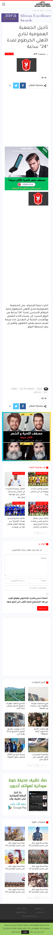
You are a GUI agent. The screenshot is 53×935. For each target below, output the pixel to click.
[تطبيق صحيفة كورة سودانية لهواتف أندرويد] (27, 794)
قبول (25, 932)
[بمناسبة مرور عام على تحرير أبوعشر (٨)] (38, 834)
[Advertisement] (26, 118)
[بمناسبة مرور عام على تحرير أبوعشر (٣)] (15, 880)
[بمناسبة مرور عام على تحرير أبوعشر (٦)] (38, 857)
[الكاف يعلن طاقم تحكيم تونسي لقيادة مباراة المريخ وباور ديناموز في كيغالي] (38, 509)
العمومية (14, 389)
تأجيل (45, 392)
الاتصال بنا (40, 912)
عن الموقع (39, 909)
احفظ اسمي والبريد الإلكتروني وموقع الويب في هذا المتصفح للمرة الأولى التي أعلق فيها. (27, 600)
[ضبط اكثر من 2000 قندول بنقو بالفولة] (15, 745)
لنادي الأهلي (37, 392)
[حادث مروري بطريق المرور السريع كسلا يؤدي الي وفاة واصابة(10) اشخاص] (15, 720)
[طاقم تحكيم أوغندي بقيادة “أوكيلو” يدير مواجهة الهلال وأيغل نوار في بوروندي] (15, 509)
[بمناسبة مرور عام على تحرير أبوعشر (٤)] (38, 880)
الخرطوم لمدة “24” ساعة (27, 389)
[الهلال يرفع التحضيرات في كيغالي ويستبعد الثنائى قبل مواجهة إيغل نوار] (15, 479)
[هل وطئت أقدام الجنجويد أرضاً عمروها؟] (38, 720)
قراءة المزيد (15, 932)
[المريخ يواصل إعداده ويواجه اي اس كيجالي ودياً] (38, 479)
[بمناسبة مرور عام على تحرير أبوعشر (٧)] (15, 834)
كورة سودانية (9, 54)
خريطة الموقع (21, 912)
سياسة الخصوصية (30, 916)
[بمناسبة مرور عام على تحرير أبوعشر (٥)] (15, 857)
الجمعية (39, 389)
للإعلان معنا (21, 909)
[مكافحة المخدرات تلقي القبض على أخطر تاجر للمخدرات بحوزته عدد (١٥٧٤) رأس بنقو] (38, 745)
